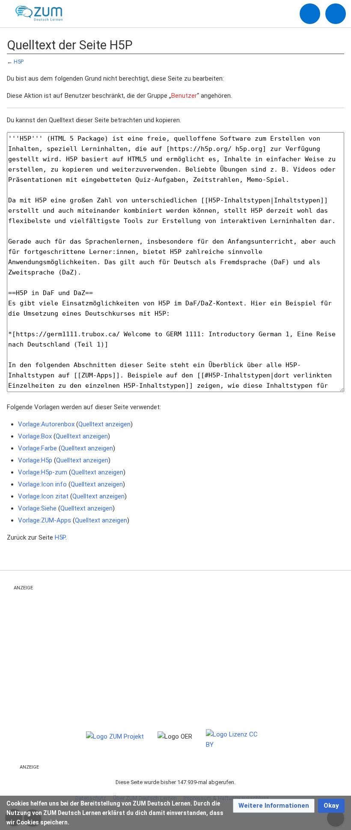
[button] (274, 806)
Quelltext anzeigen (104, 424)
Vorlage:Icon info (42, 484)
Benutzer (184, 96)
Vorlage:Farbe (37, 448)
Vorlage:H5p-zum (42, 472)
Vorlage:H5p (35, 460)
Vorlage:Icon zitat (43, 496)
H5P (19, 61)
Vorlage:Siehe (37, 508)
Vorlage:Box (35, 436)
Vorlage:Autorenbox (46, 424)
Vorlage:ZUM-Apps (44, 520)
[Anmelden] (310, 13)
